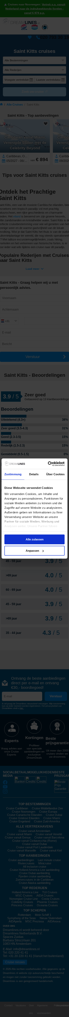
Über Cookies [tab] (55, 474)
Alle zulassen (35, 539)
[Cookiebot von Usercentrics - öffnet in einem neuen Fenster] (49, 463)
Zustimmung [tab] (12, 474)
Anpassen (32, 550)
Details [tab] (34, 474)
